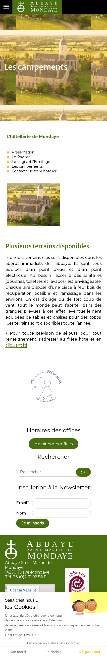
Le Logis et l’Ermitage (30, 161)
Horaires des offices (54, 443)
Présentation (22, 152)
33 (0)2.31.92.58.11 (30, 577)
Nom (21, 513)
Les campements (27, 166)
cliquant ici (16, 345)
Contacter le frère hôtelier (33, 171)
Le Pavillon (21, 157)
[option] (54, 204)
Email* (22, 503)
